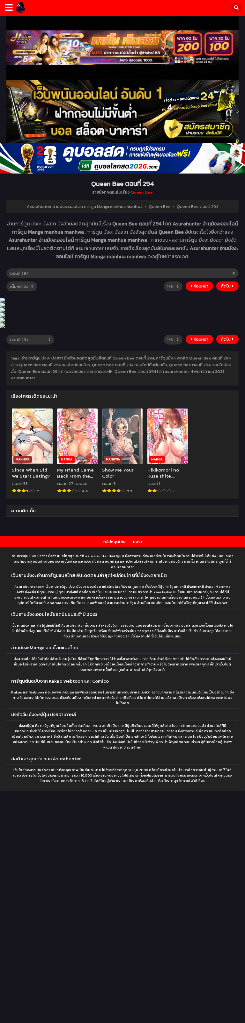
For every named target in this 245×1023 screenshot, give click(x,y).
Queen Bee (142, 192)
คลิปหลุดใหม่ (114, 541)
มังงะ (137, 541)
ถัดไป (226, 286)
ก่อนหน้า (200, 286)
